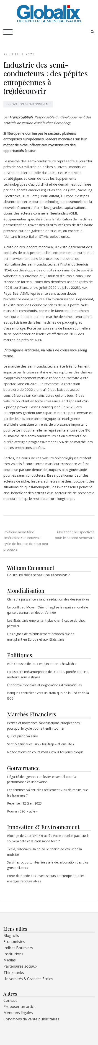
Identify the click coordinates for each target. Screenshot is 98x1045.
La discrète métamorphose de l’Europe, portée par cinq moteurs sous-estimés (47, 674)
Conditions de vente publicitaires (31, 1019)
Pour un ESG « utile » (22, 811)
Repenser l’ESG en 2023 (24, 803)
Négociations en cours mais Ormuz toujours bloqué (45, 752)
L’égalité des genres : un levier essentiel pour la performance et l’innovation (41, 779)
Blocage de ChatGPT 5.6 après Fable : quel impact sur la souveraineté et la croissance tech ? (48, 838)
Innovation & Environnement (28, 104)
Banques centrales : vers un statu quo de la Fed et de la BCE (48, 695)
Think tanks (13, 972)
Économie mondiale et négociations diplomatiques (44, 685)
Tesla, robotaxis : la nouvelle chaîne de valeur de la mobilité (44, 852)
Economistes (14, 941)
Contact (10, 1000)
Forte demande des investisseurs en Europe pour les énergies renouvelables (46, 878)
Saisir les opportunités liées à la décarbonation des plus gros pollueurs (48, 865)
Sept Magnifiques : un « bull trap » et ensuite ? (40, 744)
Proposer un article (19, 1006)
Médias (9, 960)
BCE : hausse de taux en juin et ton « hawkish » (41, 664)
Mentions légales (18, 1012)
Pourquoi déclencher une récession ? (38, 574)
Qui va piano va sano (23, 736)
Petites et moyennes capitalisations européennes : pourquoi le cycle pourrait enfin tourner (44, 726)
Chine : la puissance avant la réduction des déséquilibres (48, 599)
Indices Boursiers (18, 947)
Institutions (13, 953)
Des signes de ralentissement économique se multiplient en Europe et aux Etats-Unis (40, 636)
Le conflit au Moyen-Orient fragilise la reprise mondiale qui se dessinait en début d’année (47, 610)
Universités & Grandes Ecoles (28, 978)
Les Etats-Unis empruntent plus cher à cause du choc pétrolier (46, 623)
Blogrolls (11, 935)
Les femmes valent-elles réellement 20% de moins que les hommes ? (47, 792)
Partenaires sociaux (20, 966)
